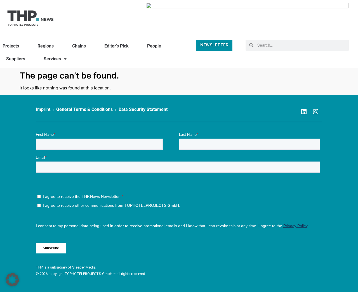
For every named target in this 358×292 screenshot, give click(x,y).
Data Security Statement (143, 109)
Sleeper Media (84, 267)
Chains (79, 46)
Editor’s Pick (116, 46)
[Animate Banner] (247, 15)
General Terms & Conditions (84, 109)
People (154, 46)
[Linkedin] (304, 112)
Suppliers (15, 58)
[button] (12, 279)
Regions (45, 46)
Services (52, 58)
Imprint (43, 109)
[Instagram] (315, 112)
